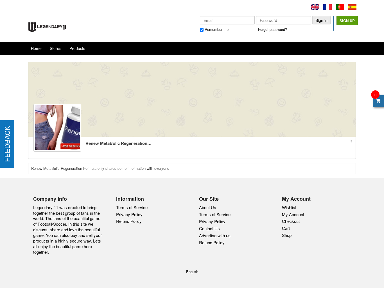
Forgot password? (272, 29)
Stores (55, 48)
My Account (293, 214)
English (192, 271)
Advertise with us (215, 235)
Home (36, 48)
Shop (287, 235)
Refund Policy (129, 221)
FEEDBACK (7, 144)
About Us (207, 207)
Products (77, 48)
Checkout (291, 221)
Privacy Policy (129, 214)
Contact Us (209, 228)
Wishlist (289, 207)
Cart (286, 228)
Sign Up (347, 20)
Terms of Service (132, 207)
